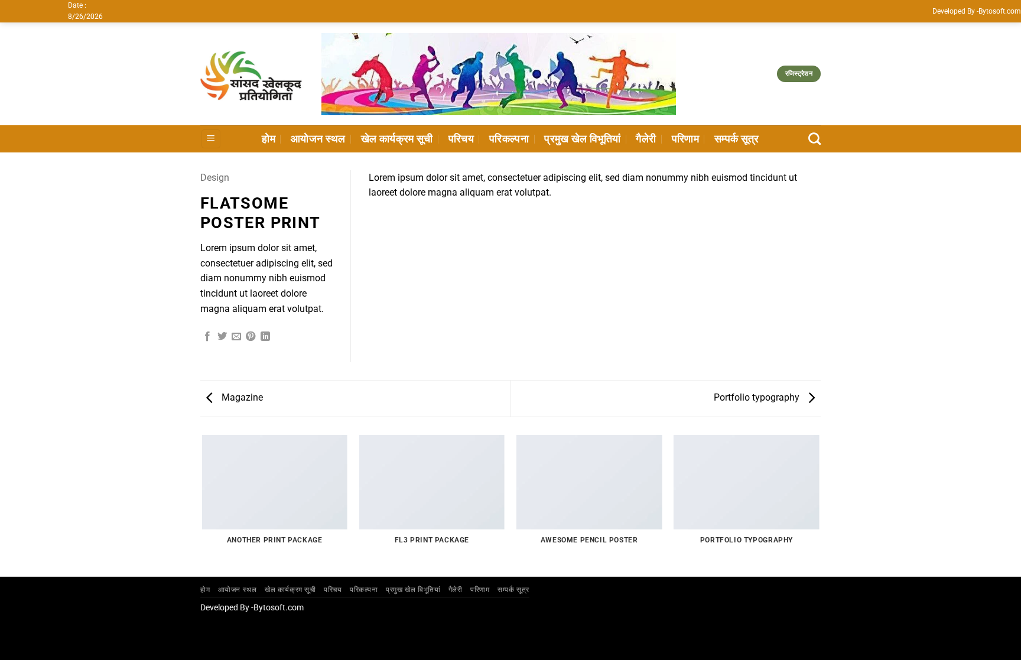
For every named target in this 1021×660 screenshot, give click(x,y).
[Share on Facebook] (207, 336)
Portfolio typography (758, 397)
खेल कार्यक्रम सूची (397, 139)
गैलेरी (646, 139)
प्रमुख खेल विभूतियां (582, 139)
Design (214, 177)
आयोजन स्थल (318, 139)
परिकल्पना (509, 139)
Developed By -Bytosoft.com (976, 11)
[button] (210, 139)
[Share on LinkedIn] (265, 336)
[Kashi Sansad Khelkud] (252, 73)
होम (268, 139)
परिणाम (685, 139)
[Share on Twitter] (222, 336)
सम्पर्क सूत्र (736, 139)
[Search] (814, 138)
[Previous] (203, 505)
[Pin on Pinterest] (250, 336)
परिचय (461, 139)
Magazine (241, 397)
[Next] (819, 505)
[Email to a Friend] (236, 336)
